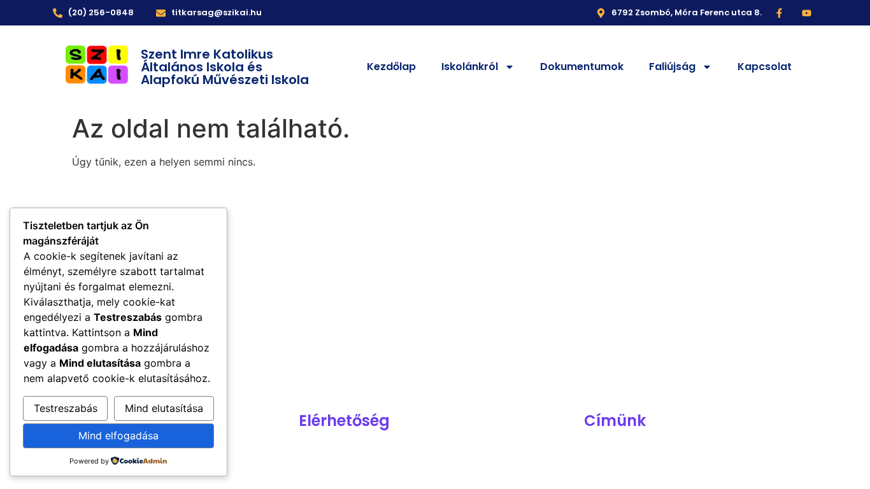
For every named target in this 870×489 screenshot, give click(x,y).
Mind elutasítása (164, 408)
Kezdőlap (391, 66)
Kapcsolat (765, 66)
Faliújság (672, 66)
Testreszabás (65, 408)
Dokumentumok (582, 66)
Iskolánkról (469, 66)
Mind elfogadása (118, 435)
